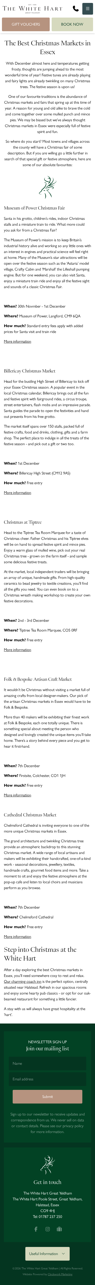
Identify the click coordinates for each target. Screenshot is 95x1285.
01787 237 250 (50, 1216)
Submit (47, 1096)
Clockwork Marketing (60, 1274)
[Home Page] (32, 9)
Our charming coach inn (22, 981)
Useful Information (45, 1253)
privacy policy (73, 1126)
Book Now (72, 24)
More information (17, 341)
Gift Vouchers (26, 24)
